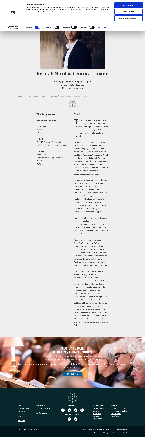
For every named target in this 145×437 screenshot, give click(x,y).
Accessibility (97, 414)
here (79, 368)
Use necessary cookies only (128, 18)
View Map (21, 421)
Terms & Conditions (88, 429)
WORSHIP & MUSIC (32, 96)
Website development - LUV (119, 433)
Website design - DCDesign (101, 433)
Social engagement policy (120, 429)
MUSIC (44, 96)
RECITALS (53, 96)
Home (20, 96)
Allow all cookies (128, 5)
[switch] (56, 27)
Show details (102, 27)
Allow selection (128, 12)
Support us (96, 416)
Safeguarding (97, 419)
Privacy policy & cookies (103, 429)
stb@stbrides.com (42, 413)
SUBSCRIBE (72, 374)
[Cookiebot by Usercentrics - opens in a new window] (12, 27)
